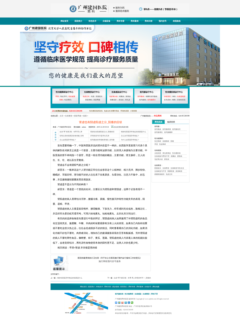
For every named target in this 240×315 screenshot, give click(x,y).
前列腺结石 (176, 129)
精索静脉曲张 (159, 174)
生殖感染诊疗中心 (119, 92)
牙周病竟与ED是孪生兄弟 (99, 136)
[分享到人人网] (129, 303)
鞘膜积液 (171, 171)
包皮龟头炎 (158, 159)
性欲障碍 (162, 144)
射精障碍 (165, 141)
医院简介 (78, 21)
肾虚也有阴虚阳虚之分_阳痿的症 (102, 132)
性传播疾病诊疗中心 (174, 92)
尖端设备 (106, 21)
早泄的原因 (124, 111)
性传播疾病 (176, 153)
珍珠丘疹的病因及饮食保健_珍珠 (72, 136)
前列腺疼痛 (166, 129)
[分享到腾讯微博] (126, 303)
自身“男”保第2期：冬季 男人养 (71, 132)
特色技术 (92, 21)
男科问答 (148, 21)
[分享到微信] (132, 303)
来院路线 (177, 21)
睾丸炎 (127, 100)
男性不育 (154, 294)
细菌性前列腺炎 (151, 96)
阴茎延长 (99, 96)
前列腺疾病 (119, 294)
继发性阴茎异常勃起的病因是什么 (133, 132)
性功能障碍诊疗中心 (64, 92)
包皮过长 (169, 174)
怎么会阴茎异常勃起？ (68, 140)
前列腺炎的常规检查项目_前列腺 (102, 140)
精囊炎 (121, 96)
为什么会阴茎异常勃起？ (130, 140)
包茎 (92, 96)
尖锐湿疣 (157, 153)
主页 (61, 116)
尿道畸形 (179, 171)
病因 (85, 116)
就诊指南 (115, 287)
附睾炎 (128, 96)
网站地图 (156, 287)
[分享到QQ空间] (119, 303)
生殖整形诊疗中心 (92, 92)
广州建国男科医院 (64, 127)
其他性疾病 (181, 100)
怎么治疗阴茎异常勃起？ (130, 136)
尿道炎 (121, 100)
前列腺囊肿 (168, 132)
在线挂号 (148, 287)
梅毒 (174, 100)
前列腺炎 (157, 129)
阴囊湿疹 (113, 100)
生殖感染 (138, 294)
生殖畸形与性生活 (177, 168)
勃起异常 (63, 96)
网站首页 (64, 21)
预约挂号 (163, 21)
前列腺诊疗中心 (146, 92)
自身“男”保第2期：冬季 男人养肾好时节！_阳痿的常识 (134, 278)
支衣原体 (167, 100)
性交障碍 (67, 100)
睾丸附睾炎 (166, 153)
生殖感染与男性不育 (161, 156)
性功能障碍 (129, 294)
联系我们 (123, 287)
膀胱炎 (179, 156)
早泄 (156, 144)
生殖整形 (68, 116)
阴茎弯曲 (96, 100)
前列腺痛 (142, 100)
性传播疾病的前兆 (96, 111)
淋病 (174, 96)
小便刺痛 (133, 111)
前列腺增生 (158, 132)
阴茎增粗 (88, 100)
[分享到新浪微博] (122, 303)
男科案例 (134, 21)
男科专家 (120, 21)
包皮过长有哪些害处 (111, 111)
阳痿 (172, 141)
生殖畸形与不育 (160, 171)
